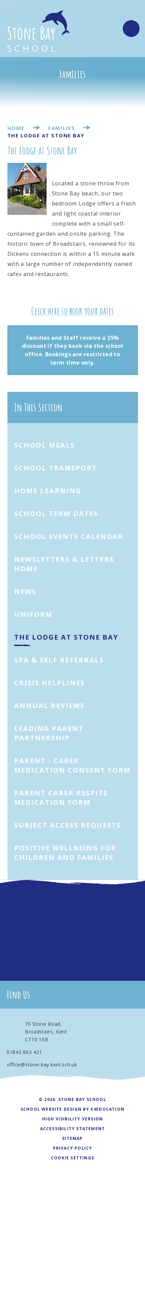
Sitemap (72, 1138)
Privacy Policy (72, 1148)
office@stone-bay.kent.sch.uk (42, 1064)
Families (61, 128)
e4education (107, 1109)
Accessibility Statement (72, 1128)
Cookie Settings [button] (72, 1158)
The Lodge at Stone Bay (46, 135)
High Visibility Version (72, 1119)
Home (16, 128)
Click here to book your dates (72, 311)
